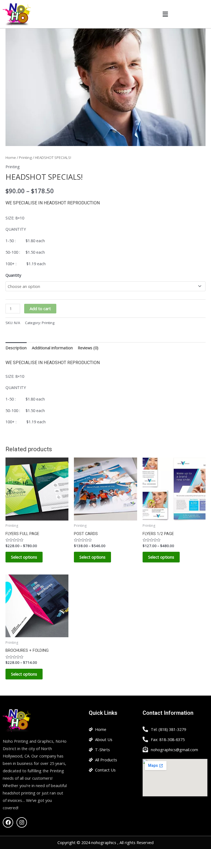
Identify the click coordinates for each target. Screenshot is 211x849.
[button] (165, 14)
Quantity (13, 275)
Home (10, 157)
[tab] (16, 348)
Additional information (52, 347)
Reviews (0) (88, 347)
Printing (25, 157)
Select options (24, 557)
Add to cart (40, 308)
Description (16, 347)
